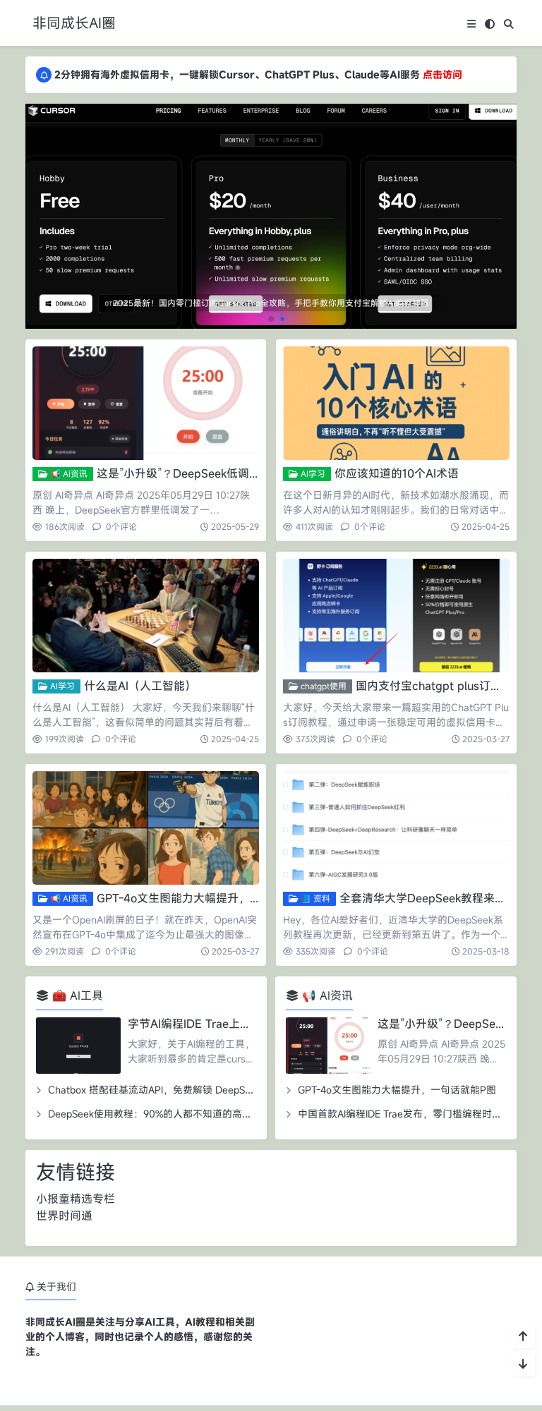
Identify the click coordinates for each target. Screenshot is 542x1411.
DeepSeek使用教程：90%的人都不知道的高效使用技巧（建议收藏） (199, 1113)
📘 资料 (314, 898)
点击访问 (442, 74)
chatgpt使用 (323, 685)
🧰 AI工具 (76, 995)
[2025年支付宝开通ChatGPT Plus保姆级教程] (271, 163)
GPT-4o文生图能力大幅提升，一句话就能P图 (211, 898)
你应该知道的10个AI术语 (397, 473)
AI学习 (312, 473)
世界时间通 (64, 1215)
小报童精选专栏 (75, 1198)
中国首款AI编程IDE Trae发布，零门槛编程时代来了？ (414, 1113)
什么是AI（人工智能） (140, 686)
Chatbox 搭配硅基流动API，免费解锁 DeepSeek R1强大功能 (181, 1089)
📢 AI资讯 (68, 473)
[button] (503, 222)
